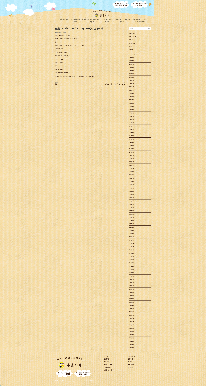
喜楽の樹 (130, 359)
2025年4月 (131, 109)
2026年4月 (131, 70)
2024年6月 (131, 142)
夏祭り (130, 46)
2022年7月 (131, 217)
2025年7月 (131, 100)
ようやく (131, 49)
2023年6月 (131, 181)
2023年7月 (131, 178)
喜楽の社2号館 (108, 364)
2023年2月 (131, 194)
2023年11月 (131, 165)
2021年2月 (131, 272)
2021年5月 (131, 263)
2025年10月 (131, 90)
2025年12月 (131, 83)
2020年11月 (131, 282)
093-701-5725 (121, 4)
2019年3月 (131, 347)
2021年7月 (131, 256)
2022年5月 (131, 223)
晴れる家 (106, 361)
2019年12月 (131, 318)
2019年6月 (131, 338)
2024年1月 (131, 158)
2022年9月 (131, 210)
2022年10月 (131, 207)
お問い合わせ (108, 370)
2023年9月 (131, 171)
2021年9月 (131, 250)
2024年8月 (131, 135)
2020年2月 (131, 312)
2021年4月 (131, 266)
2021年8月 (131, 253)
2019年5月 (131, 341)
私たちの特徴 (131, 356)
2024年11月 (131, 126)
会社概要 (130, 367)
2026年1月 (131, 80)
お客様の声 (107, 367)
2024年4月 (131, 148)
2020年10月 (131, 285)
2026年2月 (131, 77)
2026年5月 (131, 67)
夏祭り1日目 (132, 43)
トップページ (108, 356)
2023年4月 (131, 188)
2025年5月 (131, 106)
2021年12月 (131, 240)
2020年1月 (131, 315)
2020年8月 (131, 292)
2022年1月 (131, 236)
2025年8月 (131, 96)
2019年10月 (131, 325)
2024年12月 (131, 122)
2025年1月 (131, 119)
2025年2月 (131, 116)
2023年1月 (131, 197)
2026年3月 (131, 73)
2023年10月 (131, 168)
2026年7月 (131, 60)
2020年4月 (131, 305)
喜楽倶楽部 (131, 364)
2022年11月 (131, 204)
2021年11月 (131, 243)
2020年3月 (131, 308)
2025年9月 (131, 93)
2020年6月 (131, 298)
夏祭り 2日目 (132, 36)
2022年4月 (131, 227)
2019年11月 (131, 321)
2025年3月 (131, 113)
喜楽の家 (106, 359)
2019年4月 (131, 344)
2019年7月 (131, 334)
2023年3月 (131, 191)
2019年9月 (131, 328)
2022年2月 (131, 233)
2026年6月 (131, 64)
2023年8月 (131, 175)
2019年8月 (131, 331)
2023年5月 (131, 184)
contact (139, 4)
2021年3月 (131, 269)
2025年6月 (131, 103)
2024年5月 (131, 145)
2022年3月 (131, 230)
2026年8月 (131, 57)
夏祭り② (131, 39)
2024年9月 (131, 132)
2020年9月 (131, 289)
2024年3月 (131, 152)
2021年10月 (131, 246)
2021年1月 (131, 276)
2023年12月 (131, 161)
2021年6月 (131, 259)
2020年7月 (131, 295)
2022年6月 (131, 220)
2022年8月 (131, 214)
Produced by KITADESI (88, 380)
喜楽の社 (130, 361)
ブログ (65, 32)
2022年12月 (131, 201)
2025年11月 (131, 87)
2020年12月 (131, 279)
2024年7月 (131, 139)
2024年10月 (131, 129)
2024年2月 (131, 155)
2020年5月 (131, 302)
